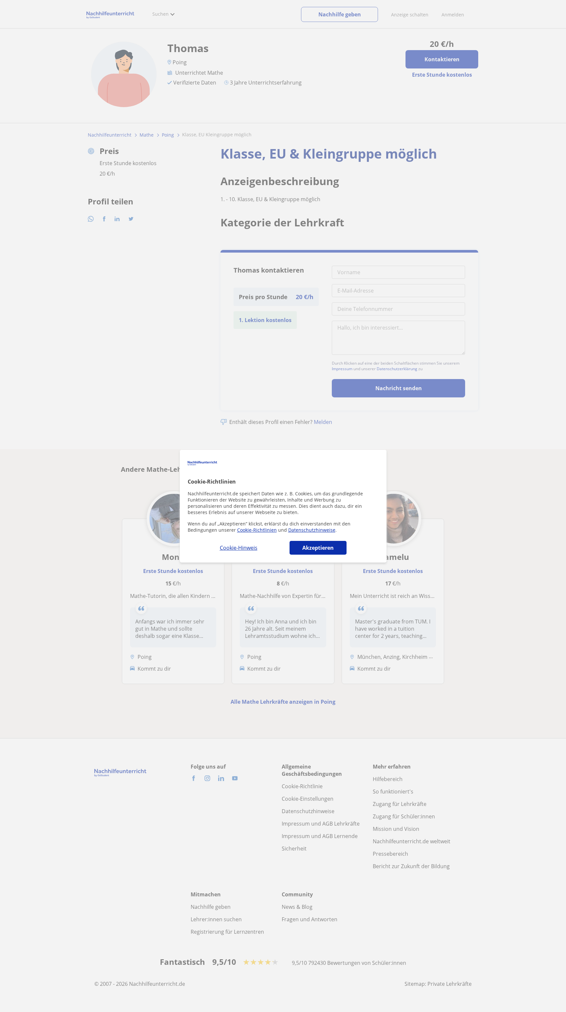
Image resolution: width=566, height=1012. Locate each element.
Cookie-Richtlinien (257, 530)
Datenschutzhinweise (311, 530)
